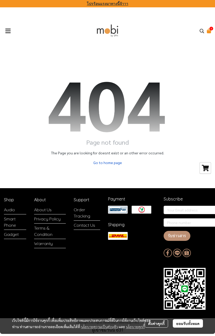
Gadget (11, 234)
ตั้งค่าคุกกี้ (156, 323)
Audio (9, 209)
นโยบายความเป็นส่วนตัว (99, 326)
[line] (177, 253)
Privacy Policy (47, 218)
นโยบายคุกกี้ (135, 326)
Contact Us (84, 225)
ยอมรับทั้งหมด (188, 323)
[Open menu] (8, 31)
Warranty (43, 243)
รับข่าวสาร (177, 235)
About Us (43, 209)
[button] (202, 31)
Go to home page (107, 162)
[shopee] (186, 253)
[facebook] (168, 253)
